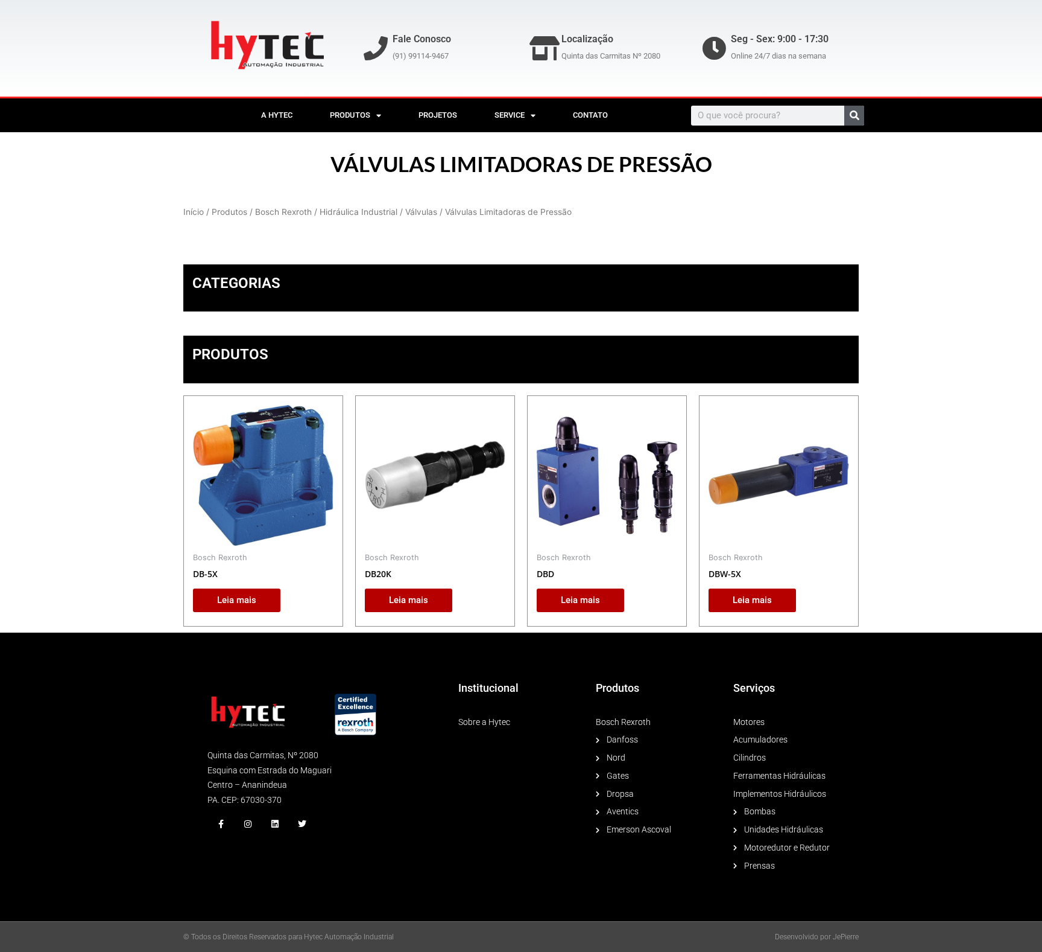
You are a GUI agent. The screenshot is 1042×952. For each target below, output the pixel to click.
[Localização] (544, 48)
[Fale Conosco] (376, 48)
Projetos (437, 115)
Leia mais (236, 600)
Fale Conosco (422, 39)
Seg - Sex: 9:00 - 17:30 (780, 39)
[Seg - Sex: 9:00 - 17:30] (714, 48)
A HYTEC (276, 115)
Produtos (350, 115)
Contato (590, 115)
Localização (587, 39)
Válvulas (421, 212)
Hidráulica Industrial (358, 212)
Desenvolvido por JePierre (817, 937)
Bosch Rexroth (283, 212)
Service (509, 115)
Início (193, 212)
